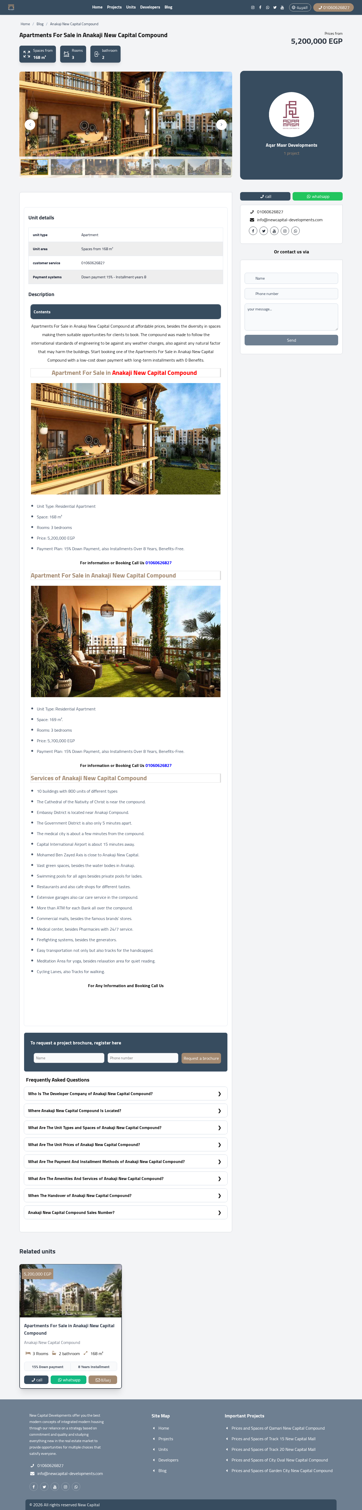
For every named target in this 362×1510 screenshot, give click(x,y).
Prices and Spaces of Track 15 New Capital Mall (274, 1439)
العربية (302, 7)
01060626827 (93, 262)
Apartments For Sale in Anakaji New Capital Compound (69, 1329)
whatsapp (71, 1380)
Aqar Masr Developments (291, 145)
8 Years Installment (93, 1366)
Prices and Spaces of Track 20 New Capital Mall (274, 1449)
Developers (150, 7)
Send (291, 340)
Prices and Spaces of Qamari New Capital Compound (278, 1428)
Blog (168, 7)
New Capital (89, 1505)
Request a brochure (201, 1058)
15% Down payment (47, 1366)
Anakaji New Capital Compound (74, 24)
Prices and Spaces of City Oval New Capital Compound (280, 1460)
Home (97, 7)
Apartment (89, 234)
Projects (114, 7)
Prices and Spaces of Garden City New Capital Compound (282, 1470)
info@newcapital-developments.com (290, 220)
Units (131, 7)
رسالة (106, 1380)
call (39, 1380)
